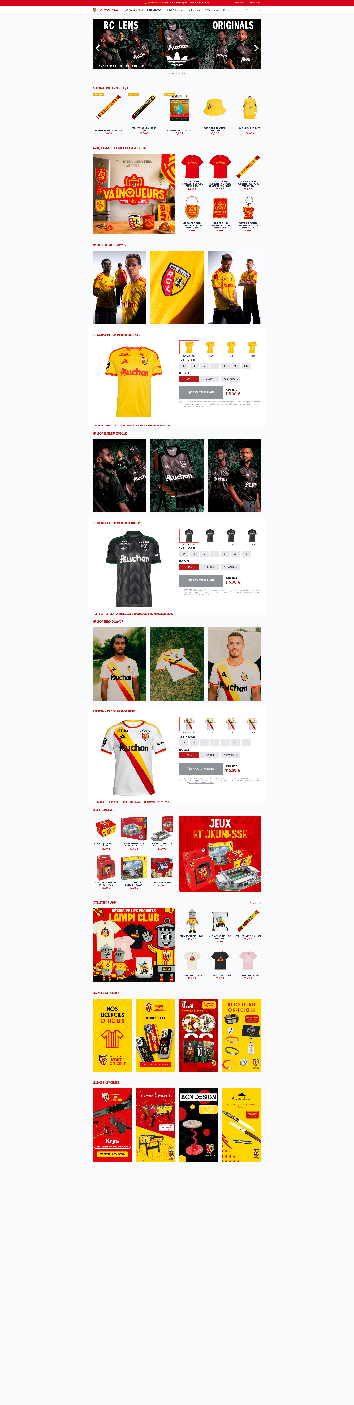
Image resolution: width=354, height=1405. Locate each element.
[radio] (183, 366)
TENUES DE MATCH (133, 10)
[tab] (189, 347)
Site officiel (255, 3)
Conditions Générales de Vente (201, 406)
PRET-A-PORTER (175, 10)
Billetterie (238, 3)
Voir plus (255, 903)
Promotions (211, 10)
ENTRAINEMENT (155, 10)
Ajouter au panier (203, 392)
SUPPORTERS (193, 10)
